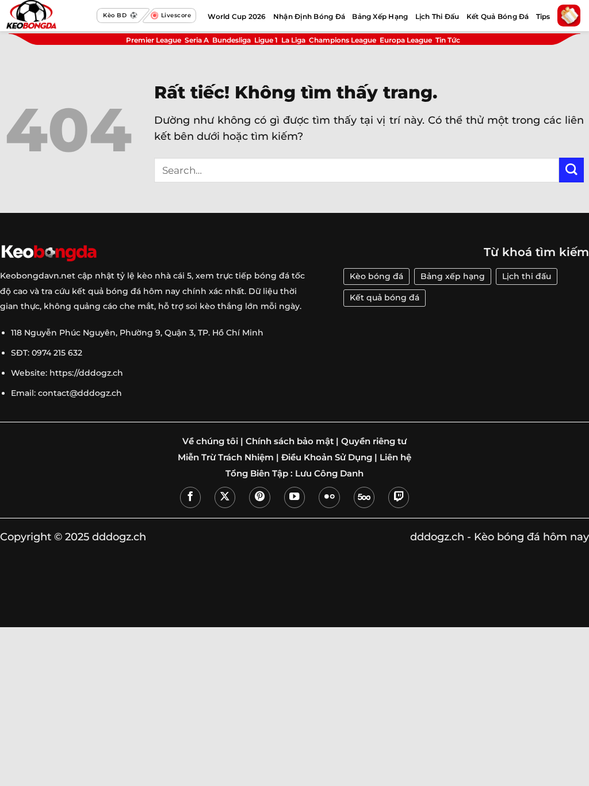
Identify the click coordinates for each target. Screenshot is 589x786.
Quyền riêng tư (374, 441)
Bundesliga (231, 40)
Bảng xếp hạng (452, 276)
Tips (543, 16)
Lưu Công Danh (329, 473)
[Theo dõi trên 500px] (364, 497)
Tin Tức (447, 40)
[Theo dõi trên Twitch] (398, 497)
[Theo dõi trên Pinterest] (259, 497)
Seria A (197, 40)
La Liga (293, 40)
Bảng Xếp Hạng (380, 16)
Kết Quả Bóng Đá (497, 16)
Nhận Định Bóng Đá (309, 16)
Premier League (153, 40)
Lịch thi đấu (526, 276)
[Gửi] (571, 170)
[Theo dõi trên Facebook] (190, 497)
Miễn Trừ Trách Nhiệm (226, 457)
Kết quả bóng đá (384, 297)
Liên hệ (395, 457)
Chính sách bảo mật (290, 441)
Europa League (406, 40)
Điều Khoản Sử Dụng (326, 457)
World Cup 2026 (237, 16)
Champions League (342, 40)
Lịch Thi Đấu (437, 16)
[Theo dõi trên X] (225, 497)
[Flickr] (329, 497)
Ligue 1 (266, 40)
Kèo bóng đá (376, 276)
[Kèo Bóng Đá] (48, 15)
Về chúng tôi (210, 441)
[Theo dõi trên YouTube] (294, 497)
